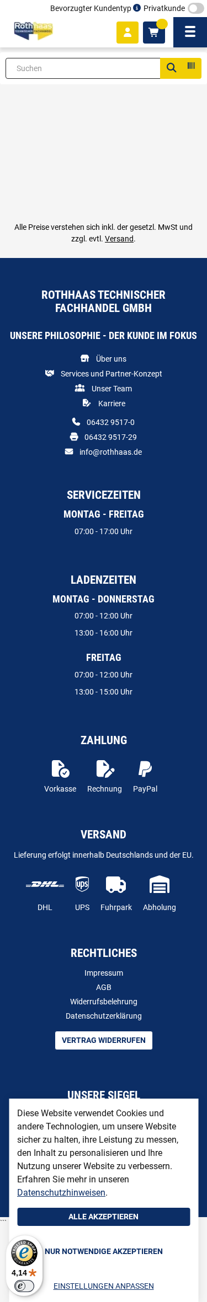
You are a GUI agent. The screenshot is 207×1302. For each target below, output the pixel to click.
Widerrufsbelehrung (103, 1001)
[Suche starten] (171, 68)
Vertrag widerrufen (104, 1040)
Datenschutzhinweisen (61, 1192)
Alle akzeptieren (103, 1216)
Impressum (103, 973)
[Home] (33, 31)
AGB (104, 987)
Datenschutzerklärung (104, 1016)
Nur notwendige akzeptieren (104, 1251)
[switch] (24, 1286)
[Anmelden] (127, 32)
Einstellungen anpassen (104, 1286)
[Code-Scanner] (190, 68)
